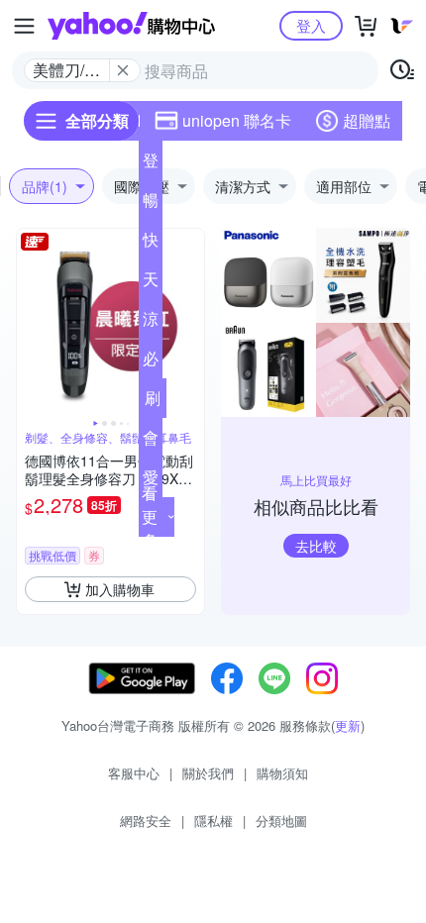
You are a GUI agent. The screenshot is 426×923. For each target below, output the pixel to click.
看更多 (150, 516)
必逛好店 (151, 362)
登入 (311, 25)
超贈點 (366, 120)
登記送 (151, 164)
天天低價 (151, 283)
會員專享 (151, 442)
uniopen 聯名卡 (236, 120)
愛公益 (151, 481)
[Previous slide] (30, 323)
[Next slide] (191, 323)
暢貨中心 (151, 204)
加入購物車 (120, 589)
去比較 (316, 546)
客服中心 (134, 773)
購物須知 (282, 773)
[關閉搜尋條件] (123, 70)
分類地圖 (281, 820)
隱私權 (213, 820)
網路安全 (145, 820)
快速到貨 (151, 243)
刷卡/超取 (152, 402)
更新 (348, 725)
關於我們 (208, 773)
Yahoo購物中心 (131, 26)
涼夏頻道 (151, 323)
